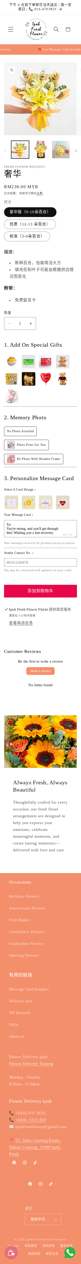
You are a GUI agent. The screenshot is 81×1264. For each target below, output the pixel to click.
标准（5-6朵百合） (27, 236)
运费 (40, 193)
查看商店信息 (21, 623)
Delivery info (20, 1001)
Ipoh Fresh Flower (38, 1239)
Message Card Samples (29, 989)
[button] (11, 29)
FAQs (13, 1024)
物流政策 (34, 1253)
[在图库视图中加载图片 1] (20, 150)
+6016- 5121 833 (30, 1120)
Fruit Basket (19, 920)
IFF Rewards (20, 1013)
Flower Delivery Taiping (31, 1063)
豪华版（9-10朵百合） (30, 212)
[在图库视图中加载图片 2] (41, 150)
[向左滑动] (5, 151)
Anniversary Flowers (27, 908)
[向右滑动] (76, 151)
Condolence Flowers (27, 932)
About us (17, 1036)
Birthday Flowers (24, 896)
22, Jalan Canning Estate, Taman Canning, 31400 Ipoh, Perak (35, 1147)
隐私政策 (49, 1245)
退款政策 (31, 1245)
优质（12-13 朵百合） (30, 224)
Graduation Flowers (26, 943)
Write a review (40, 671)
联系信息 (52, 1253)
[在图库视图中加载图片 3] (61, 150)
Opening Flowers (24, 955)
